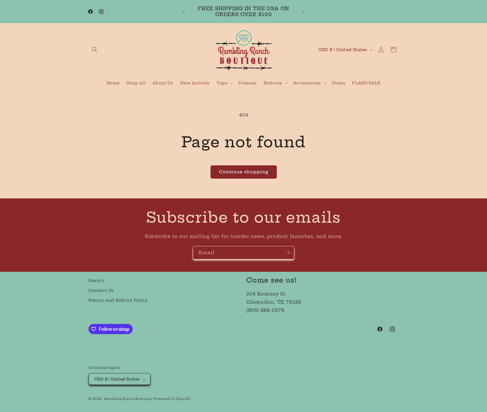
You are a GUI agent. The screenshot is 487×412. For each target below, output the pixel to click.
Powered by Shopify (172, 399)
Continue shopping (243, 171)
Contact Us (101, 290)
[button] (94, 49)
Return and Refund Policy (117, 300)
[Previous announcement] (183, 11)
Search (96, 280)
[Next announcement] (303, 11)
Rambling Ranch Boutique (128, 399)
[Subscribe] (288, 252)
